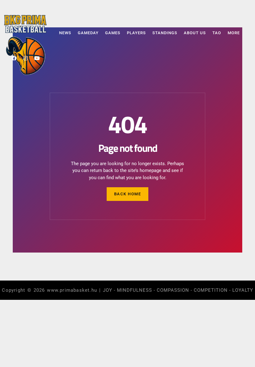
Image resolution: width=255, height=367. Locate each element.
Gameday (88, 32)
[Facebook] (14, 58)
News (65, 32)
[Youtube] (37, 58)
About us (195, 32)
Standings (164, 32)
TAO (216, 32)
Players (136, 32)
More (234, 32)
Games (112, 32)
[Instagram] (25, 58)
